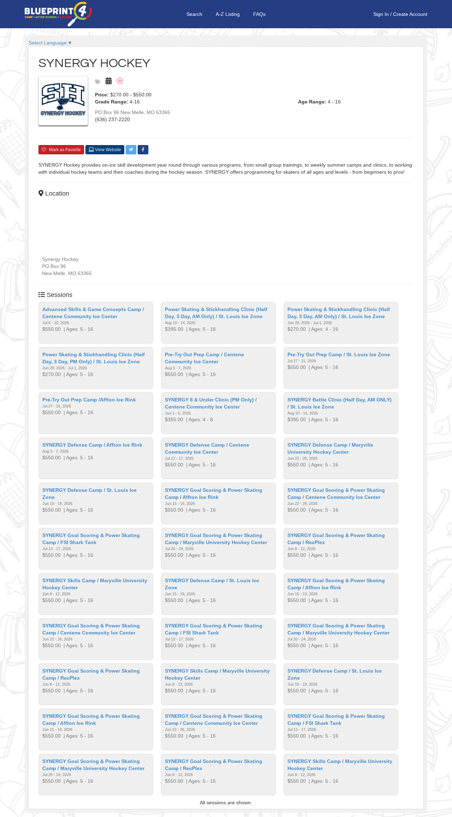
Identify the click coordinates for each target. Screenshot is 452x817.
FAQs (259, 14)
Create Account (410, 14)
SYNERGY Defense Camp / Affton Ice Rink (92, 445)
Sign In (381, 14)
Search (194, 14)
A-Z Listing (228, 14)
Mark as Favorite (63, 149)
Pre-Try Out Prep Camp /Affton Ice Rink (89, 399)
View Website (107, 149)
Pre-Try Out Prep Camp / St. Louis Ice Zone (338, 354)
